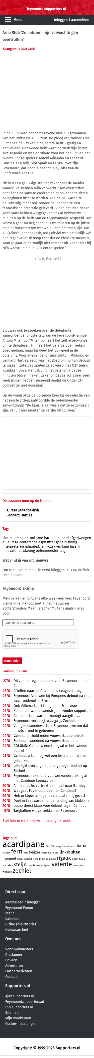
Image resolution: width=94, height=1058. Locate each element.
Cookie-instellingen (20, 1024)
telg (62, 551)
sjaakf (75, 859)
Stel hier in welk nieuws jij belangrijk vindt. (37, 821)
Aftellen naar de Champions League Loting (47, 691)
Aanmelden (14, 902)
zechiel (22, 870)
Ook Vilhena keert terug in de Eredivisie (45, 706)
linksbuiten (70, 852)
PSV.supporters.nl (19, 1007)
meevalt (9, 551)
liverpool (9, 858)
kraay (51, 852)
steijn (20, 864)
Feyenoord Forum (19, 908)
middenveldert (24, 859)
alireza (13, 542)
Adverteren (14, 966)
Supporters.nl (17, 985)
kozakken (53, 546)
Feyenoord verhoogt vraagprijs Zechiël (44, 721)
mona (35, 859)
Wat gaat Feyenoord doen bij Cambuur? (45, 791)
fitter (51, 542)
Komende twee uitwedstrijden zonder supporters (52, 711)
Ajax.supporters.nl (19, 996)
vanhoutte (78, 865)
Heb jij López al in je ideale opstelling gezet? (49, 796)
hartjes (49, 538)
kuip (65, 546)
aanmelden (80, 20)
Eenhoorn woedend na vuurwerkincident (46, 741)
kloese (44, 853)
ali (5, 542)
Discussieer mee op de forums (27, 501)
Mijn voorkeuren (18, 1018)
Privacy (11, 960)
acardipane (24, 844)
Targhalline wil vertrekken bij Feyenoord (45, 811)
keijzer (34, 852)
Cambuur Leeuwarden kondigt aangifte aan (48, 716)
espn (42, 542)
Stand (10, 913)
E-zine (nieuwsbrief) (21, 924)
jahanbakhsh (35, 546)
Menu (18, 20)
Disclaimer (13, 955)
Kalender (12, 919)
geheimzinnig (66, 542)
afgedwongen (80, 538)
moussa (43, 858)
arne (39, 538)
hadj (26, 852)
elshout (6, 852)
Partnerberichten (18, 971)
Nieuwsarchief (16, 930)
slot (6, 538)
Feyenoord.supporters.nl (24, 1002)
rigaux (64, 858)
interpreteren (13, 546)
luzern (75, 546)
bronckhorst (68, 846)
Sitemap (12, 1013)
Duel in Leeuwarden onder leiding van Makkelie (51, 801)
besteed (50, 846)
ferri (17, 851)
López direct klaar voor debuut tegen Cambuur (51, 806)
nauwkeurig (26, 551)
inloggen (61, 20)
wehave (7, 871)
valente (62, 864)
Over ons (13, 938)
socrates (8, 865)
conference (28, 542)
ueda (39, 865)
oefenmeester (47, 551)
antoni (30, 538)
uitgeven (47, 865)
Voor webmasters (19, 949)
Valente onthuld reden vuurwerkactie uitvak (48, 736)
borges (59, 846)
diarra (80, 845)
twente (31, 865)
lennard (62, 538)
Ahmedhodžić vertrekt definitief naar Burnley (49, 786)
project (52, 859)
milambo (17, 538)
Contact (11, 977)
